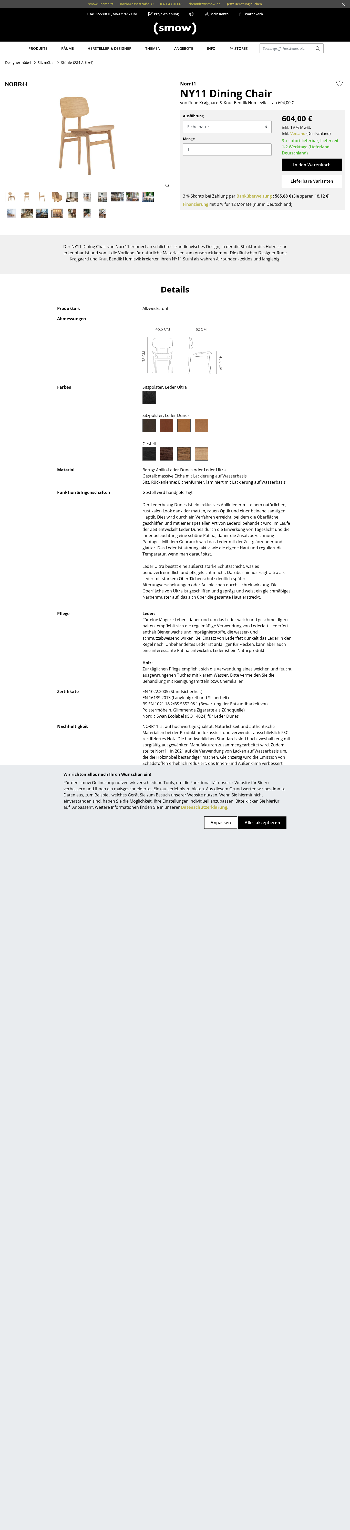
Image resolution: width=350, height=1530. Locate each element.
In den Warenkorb (312, 165)
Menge (189, 138)
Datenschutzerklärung (204, 807)
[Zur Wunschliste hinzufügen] (339, 83)
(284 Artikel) (77, 62)
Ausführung (193, 115)
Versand (297, 133)
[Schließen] (343, 4)
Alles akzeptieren (262, 822)
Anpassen (221, 822)
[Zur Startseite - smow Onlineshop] (175, 28)
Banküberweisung (254, 196)
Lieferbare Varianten (312, 181)
